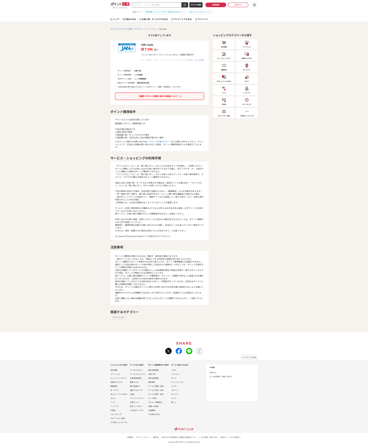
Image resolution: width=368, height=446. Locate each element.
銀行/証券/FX (135, 386)
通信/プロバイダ (136, 390)
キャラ (173, 398)
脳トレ (173, 402)
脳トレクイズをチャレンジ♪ (201, 12)
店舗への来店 (153, 406)
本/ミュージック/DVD (118, 394)
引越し (132, 394)
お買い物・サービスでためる (155, 19)
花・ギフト (114, 390)
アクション (175, 374)
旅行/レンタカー (136, 406)
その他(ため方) (154, 414)
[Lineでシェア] (189, 351)
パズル (173, 370)
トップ (116, 19)
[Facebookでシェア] (179, 351)
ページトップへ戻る (249, 357)
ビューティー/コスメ (118, 378)
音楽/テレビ (134, 402)
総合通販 (113, 370)
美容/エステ (134, 382)
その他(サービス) (136, 410)
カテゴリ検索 (196, 5)
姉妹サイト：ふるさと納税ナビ (231, 437)
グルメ (113, 398)
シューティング (177, 382)
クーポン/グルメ (136, 370)
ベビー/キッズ (115, 414)
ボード (173, 378)
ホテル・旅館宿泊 (155, 402)
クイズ (173, 386)
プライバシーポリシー (143, 437)
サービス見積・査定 (156, 386)
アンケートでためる (183, 19)
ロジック (174, 394)
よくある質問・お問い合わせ (220, 376)
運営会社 (156, 437)
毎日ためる (131, 19)
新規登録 (215, 5)
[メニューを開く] (254, 4)
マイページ (203, 19)
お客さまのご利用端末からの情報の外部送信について (179, 437)
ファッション (118, 317)
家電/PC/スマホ (116, 382)
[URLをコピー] (199, 351)
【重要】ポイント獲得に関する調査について (158, 96)
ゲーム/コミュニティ (138, 374)
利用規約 (130, 437)
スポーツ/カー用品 (117, 418)
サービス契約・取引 (156, 394)
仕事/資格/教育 (135, 378)
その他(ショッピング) (118, 422)
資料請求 (151, 382)
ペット (113, 402)
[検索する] (184, 4)
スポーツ (174, 390)
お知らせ (212, 372)
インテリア (114, 406)
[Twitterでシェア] (168, 351)
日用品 (113, 410)
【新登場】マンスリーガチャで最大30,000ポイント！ (165, 12)
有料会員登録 (153, 378)
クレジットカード (137, 398)
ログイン (238, 5)
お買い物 (151, 374)
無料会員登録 (153, 370)
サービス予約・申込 (156, 390)
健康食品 (113, 386)
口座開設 (151, 410)
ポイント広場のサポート (160, 141)
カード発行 (152, 398)
